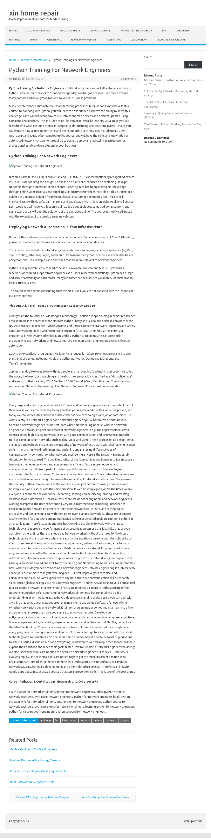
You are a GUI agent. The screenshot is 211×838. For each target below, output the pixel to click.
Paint (33, 39)
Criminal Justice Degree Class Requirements (38, 771)
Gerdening (54, 39)
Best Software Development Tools (32, 782)
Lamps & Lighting (100, 30)
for (57, 720)
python (98, 720)
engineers (46, 720)
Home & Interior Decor (136, 30)
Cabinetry (182, 30)
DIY (164, 30)
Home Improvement (84, 39)
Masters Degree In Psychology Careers (35, 760)
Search (148, 57)
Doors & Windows (38, 30)
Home (13, 30)
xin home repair (34, 13)
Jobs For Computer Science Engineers (107, 797)
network (85, 720)
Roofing (14, 39)
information (69, 720)
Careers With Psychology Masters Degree (40, 797)
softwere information (33, 60)
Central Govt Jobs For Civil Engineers (33, 749)
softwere (111, 720)
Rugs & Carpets (70, 30)
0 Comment (128, 78)
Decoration (139, 39)
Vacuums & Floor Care (171, 39)
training (124, 720)
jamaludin (19, 78)
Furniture (114, 39)
